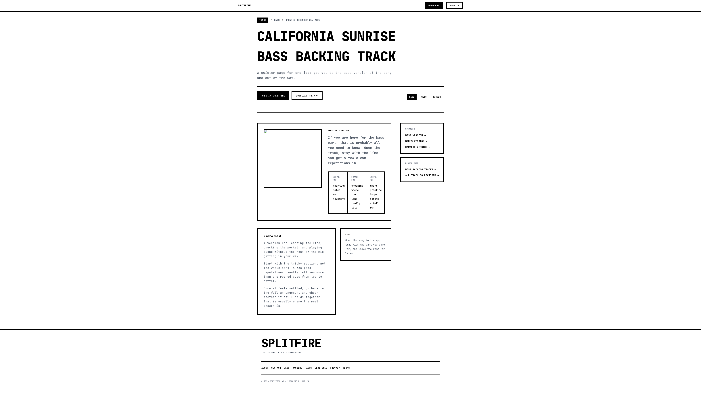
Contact (276, 367)
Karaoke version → (417, 147)
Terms (346, 367)
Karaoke (437, 97)
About (264, 367)
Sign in (454, 5)
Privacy (335, 367)
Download (433, 5)
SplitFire (244, 5)
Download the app (307, 95)
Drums (424, 97)
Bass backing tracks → (420, 169)
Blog (286, 367)
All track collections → (422, 175)
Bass (411, 97)
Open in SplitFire (273, 95)
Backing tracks (302, 367)
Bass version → (415, 135)
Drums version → (416, 141)
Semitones (321, 367)
